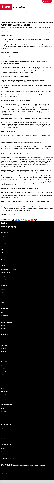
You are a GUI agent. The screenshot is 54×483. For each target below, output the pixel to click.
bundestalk (3, 338)
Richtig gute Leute (5, 276)
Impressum (44, 470)
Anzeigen (3, 438)
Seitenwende (4, 473)
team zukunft (4, 365)
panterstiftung (4, 325)
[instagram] (15, 227)
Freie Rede (3, 351)
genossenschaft (4, 315)
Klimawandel (4, 279)
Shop (2, 435)
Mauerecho (3, 348)
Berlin (2, 252)
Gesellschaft (4, 243)
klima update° (4, 345)
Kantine (2, 432)
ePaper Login (4, 455)
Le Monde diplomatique (6, 415)
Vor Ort (2, 388)
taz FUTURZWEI (4, 411)
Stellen (2, 299)
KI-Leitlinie (26, 470)
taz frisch (3, 368)
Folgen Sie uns (4, 226)
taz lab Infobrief (4, 374)
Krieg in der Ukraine (5, 272)
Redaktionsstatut (10, 470)
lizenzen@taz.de (43, 465)
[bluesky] (12, 227)
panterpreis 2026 (5, 328)
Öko (2, 240)
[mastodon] (9, 227)
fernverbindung (4, 342)
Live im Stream (4, 391)
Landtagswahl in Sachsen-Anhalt (8, 269)
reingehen (3, 355)
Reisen (2, 428)
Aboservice (3, 451)
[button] (52, 1)
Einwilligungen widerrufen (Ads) (14, 473)
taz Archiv (3, 418)
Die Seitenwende (4, 295)
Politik (2, 236)
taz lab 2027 (3, 398)
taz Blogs (3, 408)
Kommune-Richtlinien (19, 470)
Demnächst (3, 385)
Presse (2, 302)
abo (2, 312)
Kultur (2, 246)
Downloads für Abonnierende (7, 458)
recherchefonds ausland (6, 322)
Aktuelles (3, 289)
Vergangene (3, 394)
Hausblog (3, 292)
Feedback (3, 448)
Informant (32, 470)
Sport (2, 249)
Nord (2, 256)
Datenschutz (38, 470)
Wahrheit (3, 259)
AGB (48, 470)
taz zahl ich (3, 319)
